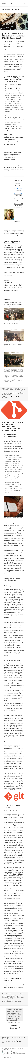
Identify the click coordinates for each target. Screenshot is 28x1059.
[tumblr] (15, 1041)
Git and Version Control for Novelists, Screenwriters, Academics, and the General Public (12, 426)
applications (4, 996)
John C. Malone (19, 1040)
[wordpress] (12, 1001)
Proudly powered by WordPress (8, 1048)
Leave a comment (6, 1042)
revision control (10, 925)
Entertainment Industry (6, 389)
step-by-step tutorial (14, 970)
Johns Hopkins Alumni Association (14, 44)
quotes (3, 1041)
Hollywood (18, 997)
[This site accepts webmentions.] (14, 1051)
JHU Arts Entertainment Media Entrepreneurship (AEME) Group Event (13, 35)
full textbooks (19, 928)
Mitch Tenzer (16, 393)
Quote (4, 1037)
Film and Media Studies (18, 390)
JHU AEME (8, 392)
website (20, 1041)
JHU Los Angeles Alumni (15, 392)
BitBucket (20, 873)
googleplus (7, 395)
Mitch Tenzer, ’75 (18, 203)
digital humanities (14, 996)
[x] (4, 396)
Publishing (13, 995)
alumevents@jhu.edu (9, 159)
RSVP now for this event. (10, 144)
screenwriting (4, 1000)
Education (9, 995)
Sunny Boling (22, 393)
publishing (11, 998)
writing (22, 1000)
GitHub (14, 873)
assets (22, 1038)
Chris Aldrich (7, 3)
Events (12, 389)
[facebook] (3, 396)
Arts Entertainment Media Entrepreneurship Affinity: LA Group (13, 128)
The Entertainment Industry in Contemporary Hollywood (12, 242)
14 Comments (18, 1001)
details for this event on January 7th (15, 63)
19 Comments (6, 397)
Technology (21, 995)
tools (14, 1000)
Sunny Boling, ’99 (18, 221)
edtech (20, 996)
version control (18, 1000)
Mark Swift (12, 393)
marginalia (7, 998)
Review (17, 995)
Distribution (4, 995)
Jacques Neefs (7, 448)
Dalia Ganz (21, 389)
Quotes (17, 1038)
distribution (4, 1040)
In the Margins (11, 441)
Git (5, 844)
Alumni (17, 389)
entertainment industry (8, 390)
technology (10, 1000)
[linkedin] (11, 396)
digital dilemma (18, 538)
